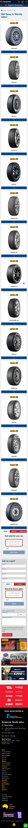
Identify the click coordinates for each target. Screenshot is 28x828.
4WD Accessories (6, 769)
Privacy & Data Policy (10, 821)
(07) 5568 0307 (9, 733)
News (3, 788)
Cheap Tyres (5, 800)
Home (4, 10)
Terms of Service (19, 629)
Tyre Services (5, 776)
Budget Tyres (5, 798)
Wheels (4, 761)
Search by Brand (6, 755)
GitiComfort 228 (14, 320)
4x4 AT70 (14, 82)
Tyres (3, 750)
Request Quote (7, 634)
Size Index (4, 795)
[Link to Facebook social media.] (14, 824)
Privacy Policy (9, 629)
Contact (4, 782)
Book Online (5, 784)
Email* (4, 574)
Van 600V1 (14, 490)
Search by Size (5, 753)
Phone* (4, 569)
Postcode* (4, 578)
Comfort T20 (14, 252)
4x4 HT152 (14, 150)
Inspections (4, 772)
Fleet (3, 786)
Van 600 (14, 422)
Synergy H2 (14, 388)
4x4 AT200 (14, 48)
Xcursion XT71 (14, 524)
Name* (4, 564)
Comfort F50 (14, 218)
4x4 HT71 (14, 184)
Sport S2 (14, 354)
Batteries (4, 770)
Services (4, 767)
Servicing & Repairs (6, 774)
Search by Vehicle (6, 751)
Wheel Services (5, 778)
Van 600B (14, 456)
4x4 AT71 (14, 116)
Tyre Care (4, 757)
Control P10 (14, 286)
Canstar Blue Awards (7, 797)
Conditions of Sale (19, 821)
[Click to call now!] (19, 2)
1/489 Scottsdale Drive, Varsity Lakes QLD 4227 (15, 729)
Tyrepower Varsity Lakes (15, 5)
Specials (4, 780)
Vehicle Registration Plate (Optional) (8, 611)
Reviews (4, 790)
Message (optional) (7, 617)
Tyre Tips (4, 759)
